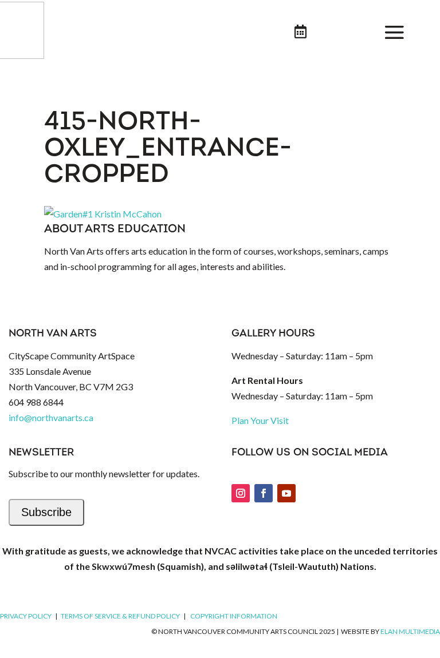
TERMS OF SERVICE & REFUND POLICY (120, 616)
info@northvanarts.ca (51, 417)
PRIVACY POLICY (26, 616)
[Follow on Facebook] (263, 493)
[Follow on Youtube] (286, 493)
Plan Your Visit (260, 420)
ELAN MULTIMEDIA (410, 631)
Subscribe (46, 512)
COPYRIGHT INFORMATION (233, 616)
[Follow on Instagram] (240, 493)
